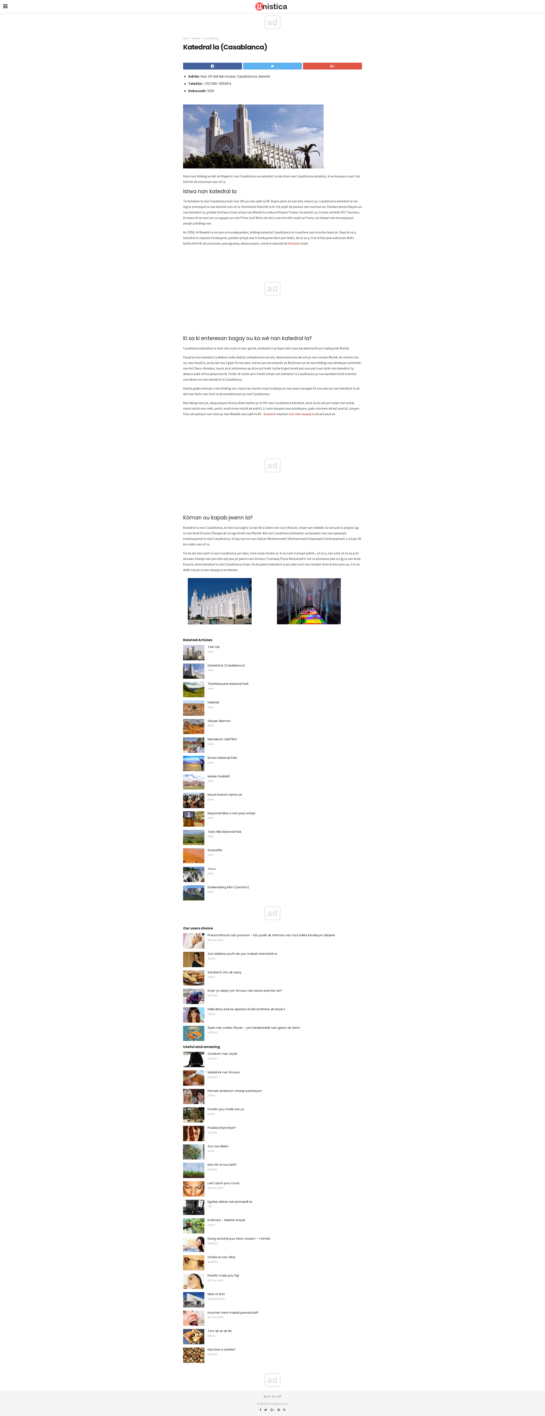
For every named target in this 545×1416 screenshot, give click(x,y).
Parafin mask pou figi (223, 1275)
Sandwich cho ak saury (225, 972)
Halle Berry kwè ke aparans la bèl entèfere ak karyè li (246, 1009)
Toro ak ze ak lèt (220, 1331)
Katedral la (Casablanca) (226, 665)
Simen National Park (222, 758)
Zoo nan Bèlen (218, 1146)
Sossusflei (215, 850)
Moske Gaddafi (219, 776)
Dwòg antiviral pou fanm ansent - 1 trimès (239, 1238)
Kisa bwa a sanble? (221, 1349)
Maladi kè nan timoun (224, 1072)
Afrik (185, 38)
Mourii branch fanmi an (225, 795)
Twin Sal (213, 647)
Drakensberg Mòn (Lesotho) (228, 887)
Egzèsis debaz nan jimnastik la (230, 1202)
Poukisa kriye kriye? (222, 1128)
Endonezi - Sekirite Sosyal (226, 1220)
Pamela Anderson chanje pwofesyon (235, 1091)
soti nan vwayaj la (301, 414)
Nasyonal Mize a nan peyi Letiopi (231, 813)
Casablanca (211, 38)
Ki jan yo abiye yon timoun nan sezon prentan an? (245, 990)
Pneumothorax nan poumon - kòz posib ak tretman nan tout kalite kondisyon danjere (271, 935)
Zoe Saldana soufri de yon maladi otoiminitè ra (242, 954)
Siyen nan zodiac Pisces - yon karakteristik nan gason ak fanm (254, 1028)
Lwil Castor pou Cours (224, 1183)
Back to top (272, 1396)
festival (293, 243)
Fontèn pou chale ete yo (226, 1109)
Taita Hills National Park (224, 832)
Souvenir (270, 414)
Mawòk (196, 38)
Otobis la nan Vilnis (221, 1257)
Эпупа (212, 869)
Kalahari (213, 702)
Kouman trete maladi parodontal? (233, 1312)
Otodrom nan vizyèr (222, 1054)
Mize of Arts (216, 1294)
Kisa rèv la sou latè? (222, 1164)
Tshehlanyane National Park (228, 684)
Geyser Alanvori (219, 721)
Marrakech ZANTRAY (222, 739)
